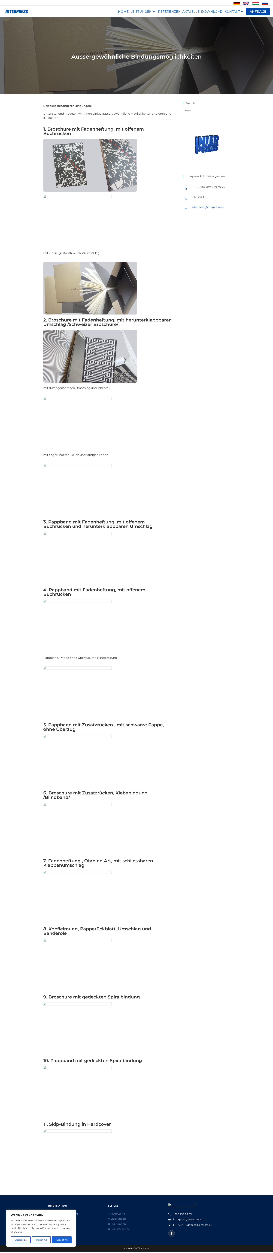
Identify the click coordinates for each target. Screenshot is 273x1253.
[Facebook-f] (171, 1233)
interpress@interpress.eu (208, 207)
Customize (21, 1239)
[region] (41, 1228)
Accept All (62, 1239)
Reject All (41, 1239)
